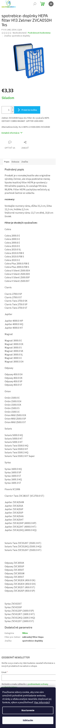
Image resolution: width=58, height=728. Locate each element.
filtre (25, 633)
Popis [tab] (6, 161)
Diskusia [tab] (15, 161)
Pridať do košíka (29, 109)
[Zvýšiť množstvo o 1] (12, 108)
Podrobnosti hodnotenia (39, 32)
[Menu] (51, 4)
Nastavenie (27, 710)
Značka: (17, 35)
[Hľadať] (35, 4)
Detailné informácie (10, 133)
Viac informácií (42, 702)
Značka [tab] (24, 161)
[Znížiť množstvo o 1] (12, 111)
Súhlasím (28, 720)
